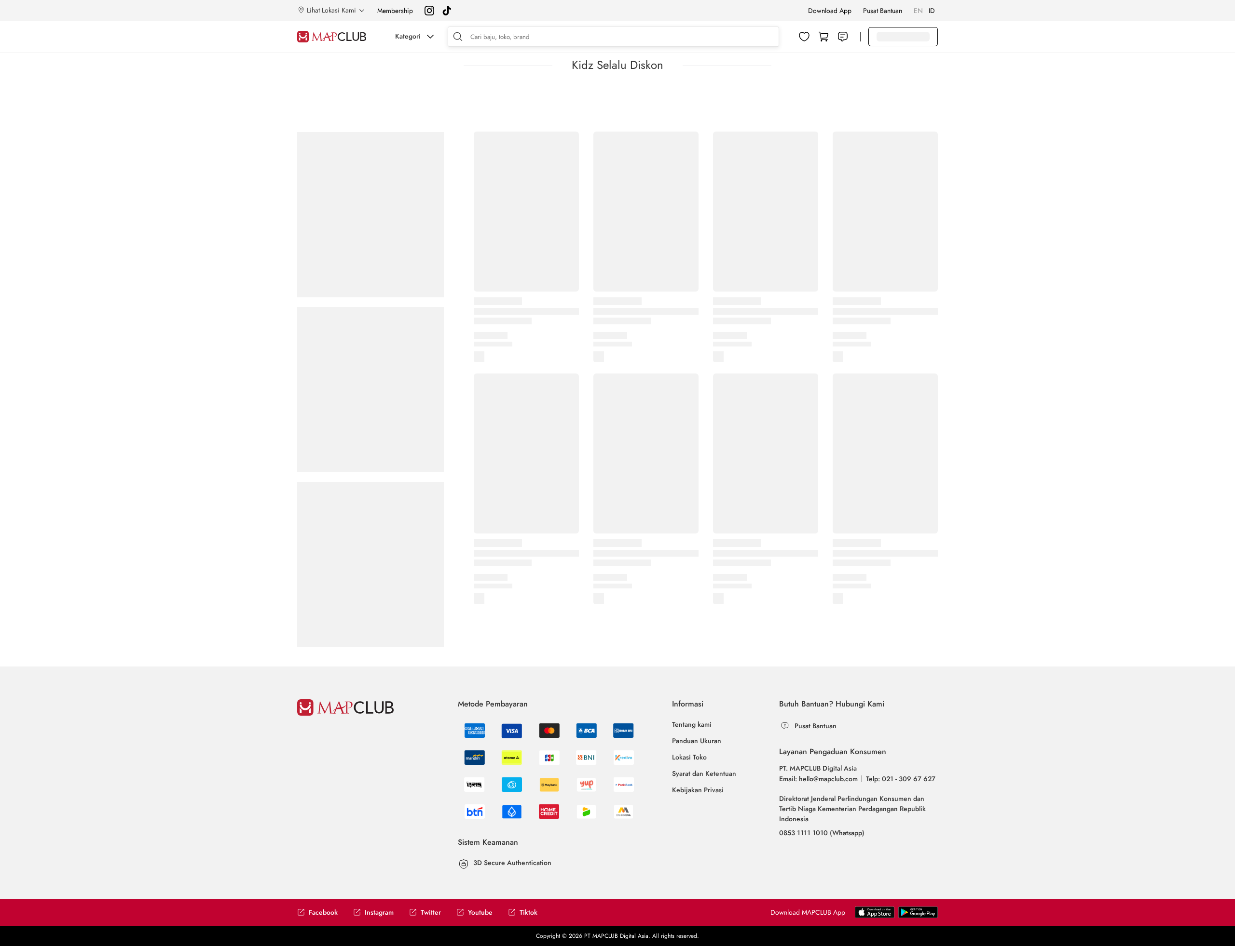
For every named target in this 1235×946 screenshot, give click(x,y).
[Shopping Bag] (823, 36)
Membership (395, 10)
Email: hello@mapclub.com (818, 778)
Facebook (323, 912)
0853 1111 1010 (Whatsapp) (821, 833)
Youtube (480, 912)
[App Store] (918, 911)
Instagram (379, 912)
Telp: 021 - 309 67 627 (900, 778)
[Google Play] (874, 911)
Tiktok (528, 912)
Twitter (431, 912)
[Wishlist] (804, 36)
